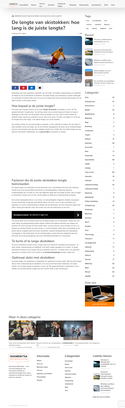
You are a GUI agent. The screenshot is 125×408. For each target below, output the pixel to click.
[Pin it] (23, 88)
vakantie (94, 28)
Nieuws (39, 360)
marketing (98, 24)
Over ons (40, 364)
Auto (113, 5)
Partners (39, 370)
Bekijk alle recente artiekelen (101, 397)
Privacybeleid (41, 377)
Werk (106, 5)
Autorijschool (96, 5)
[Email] (39, 88)
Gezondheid (24, 5)
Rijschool (107, 24)
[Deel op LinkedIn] (31, 88)
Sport (17, 16)
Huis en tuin (42, 5)
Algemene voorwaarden (44, 373)
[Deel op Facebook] (15, 88)
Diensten (51, 5)
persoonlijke (45, 132)
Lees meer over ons (99, 304)
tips (87, 28)
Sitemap (39, 380)
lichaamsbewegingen (53, 252)
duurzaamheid (96, 20)
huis (105, 20)
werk (110, 28)
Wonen (33, 5)
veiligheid (103, 28)
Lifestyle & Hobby (61, 5)
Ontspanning (83, 5)
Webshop (72, 5)
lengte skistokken (50, 109)
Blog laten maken (42, 367)
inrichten (89, 24)
